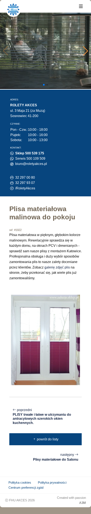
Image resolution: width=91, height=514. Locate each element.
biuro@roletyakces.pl (31, 164)
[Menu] (80, 6)
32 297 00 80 (25, 177)
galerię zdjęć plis (57, 267)
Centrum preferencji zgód (25, 487)
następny (55, 457)
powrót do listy (47, 439)
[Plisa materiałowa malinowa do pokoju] (45, 339)
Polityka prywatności (52, 482)
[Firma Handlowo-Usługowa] (13, 9)
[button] (85, 50)
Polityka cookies (19, 482)
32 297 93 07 (25, 183)
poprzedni (42, 416)
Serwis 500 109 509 (30, 158)
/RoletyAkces (25, 188)
